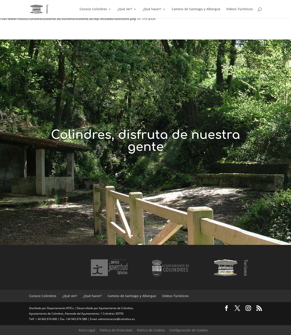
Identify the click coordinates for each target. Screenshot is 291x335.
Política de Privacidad (116, 330)
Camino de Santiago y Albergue (196, 9)
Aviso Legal (86, 330)
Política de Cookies (151, 330)
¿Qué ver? (124, 9)
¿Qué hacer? (152, 9)
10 (163, 235)
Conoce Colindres (93, 9)
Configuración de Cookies (189, 330)
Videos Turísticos (239, 9)
